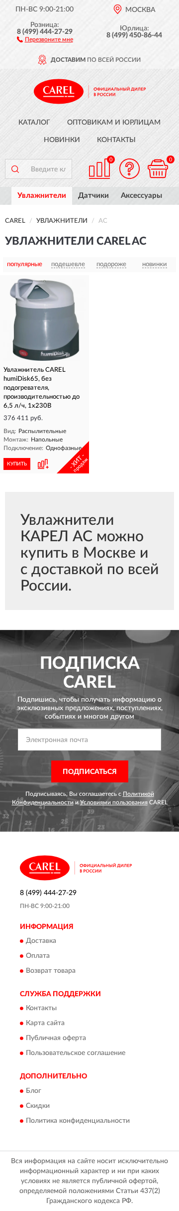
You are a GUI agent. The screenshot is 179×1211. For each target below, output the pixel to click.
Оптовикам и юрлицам (114, 122)
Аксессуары (141, 195)
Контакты (116, 140)
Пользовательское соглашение (75, 1053)
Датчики (93, 195)
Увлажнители (41, 195)
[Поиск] (15, 169)
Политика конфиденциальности (78, 1120)
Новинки (62, 140)
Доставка (41, 940)
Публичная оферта (56, 1038)
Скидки (38, 1105)
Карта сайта (45, 1023)
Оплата (38, 955)
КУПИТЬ (17, 463)
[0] (158, 168)
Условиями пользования (114, 802)
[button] (45, 39)
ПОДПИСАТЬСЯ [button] (90, 771)
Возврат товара (51, 970)
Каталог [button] (34, 122)
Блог (33, 1090)
